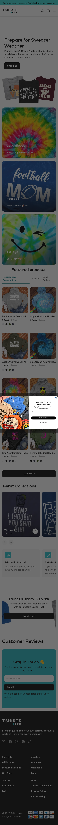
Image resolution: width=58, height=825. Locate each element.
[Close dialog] (56, 398)
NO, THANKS (43, 422)
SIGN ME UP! (43, 417)
